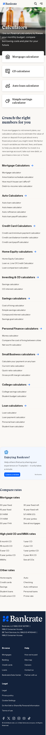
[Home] (11, 3)
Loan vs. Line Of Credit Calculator (17, 263)
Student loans (6, 591)
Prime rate (28, 596)
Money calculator (10, 335)
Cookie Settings (8, 700)
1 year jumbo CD (31, 550)
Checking (28, 582)
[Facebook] (3, 718)
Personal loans (31, 591)
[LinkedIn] (18, 718)
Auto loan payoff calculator (14, 216)
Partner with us (31, 675)
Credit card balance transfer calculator (20, 237)
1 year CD (28, 541)
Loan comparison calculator (15, 267)
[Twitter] (8, 718)
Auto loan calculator (25, 85)
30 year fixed (6, 505)
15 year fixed (5, 509)
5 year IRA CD (30, 555)
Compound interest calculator (16, 314)
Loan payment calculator (13, 417)
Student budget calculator (14, 396)
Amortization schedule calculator (17, 177)
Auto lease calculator (12, 207)
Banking (5, 660)
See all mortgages (32, 523)
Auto (26, 577)
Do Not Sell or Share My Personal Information (20, 705)
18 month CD (6, 546)
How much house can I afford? (16, 181)
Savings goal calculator (13, 319)
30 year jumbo (30, 518)
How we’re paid (31, 655)
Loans (4, 670)
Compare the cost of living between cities (21, 340)
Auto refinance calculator (14, 212)
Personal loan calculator (13, 422)
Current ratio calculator (13, 366)
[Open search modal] (35, 3)
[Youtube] (24, 718)
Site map (28, 660)
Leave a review (12, 474)
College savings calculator (14, 391)
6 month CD (6, 541)
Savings (3, 586)
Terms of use (7, 710)
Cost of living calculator (13, 305)
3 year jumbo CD (8, 555)
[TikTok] (29, 718)
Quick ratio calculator (12, 370)
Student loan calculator (13, 426)
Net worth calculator (11, 345)
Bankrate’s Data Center (11, 675)
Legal (4, 690)
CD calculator (21, 71)
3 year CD (4, 550)
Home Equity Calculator (13, 258)
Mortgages (6, 655)
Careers (28, 665)
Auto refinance (31, 586)
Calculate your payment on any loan (18, 361)
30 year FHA (6, 523)
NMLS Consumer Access (12, 629)
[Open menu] (41, 3)
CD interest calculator (12, 289)
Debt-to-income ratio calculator (17, 186)
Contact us (29, 670)
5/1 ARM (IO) (29, 514)
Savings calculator (10, 284)
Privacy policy (7, 695)
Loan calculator (9, 412)
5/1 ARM (4, 514)
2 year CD (28, 546)
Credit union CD (7, 596)
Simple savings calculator (22, 101)
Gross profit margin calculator (16, 375)
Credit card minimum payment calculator (21, 233)
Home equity (6, 577)
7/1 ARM (4, 518)
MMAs (3, 559)
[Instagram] (13, 718)
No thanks (38, 474)
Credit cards (6, 582)
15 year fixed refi (31, 509)
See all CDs (29, 559)
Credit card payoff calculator (15, 242)
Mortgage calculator (25, 56)
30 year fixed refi (31, 505)
